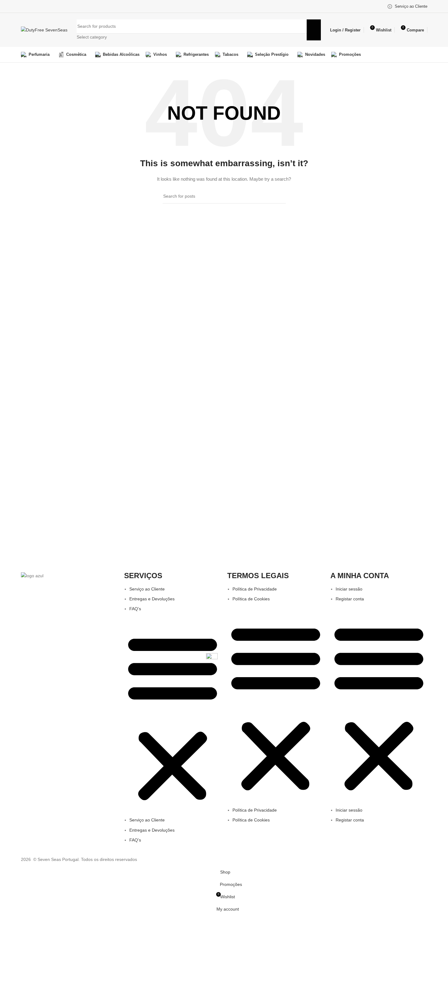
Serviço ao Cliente (147, 588)
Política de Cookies (251, 598)
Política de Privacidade (254, 588)
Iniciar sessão (349, 588)
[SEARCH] (314, 29)
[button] (172, 718)
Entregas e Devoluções (152, 598)
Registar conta (350, 598)
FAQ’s (135, 608)
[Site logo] (44, 29)
